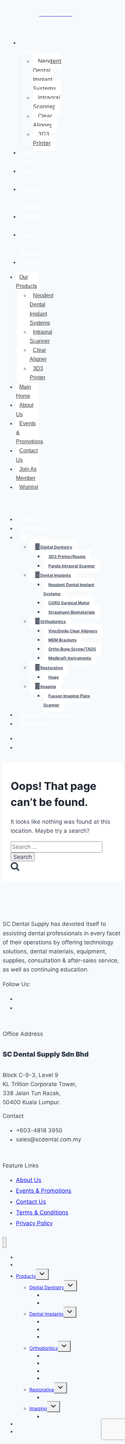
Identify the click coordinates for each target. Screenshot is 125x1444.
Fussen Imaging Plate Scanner (66, 700)
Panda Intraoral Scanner (71, 565)
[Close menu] (4, 1242)
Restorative (51, 667)
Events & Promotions (48, 714)
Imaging (48, 686)
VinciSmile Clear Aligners (72, 630)
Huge (53, 677)
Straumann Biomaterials (71, 612)
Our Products (29, 47)
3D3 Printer (42, 138)
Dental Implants (55, 575)
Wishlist (31, 262)
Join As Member (26, 473)
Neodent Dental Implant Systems (47, 75)
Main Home (26, 157)
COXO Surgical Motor (69, 602)
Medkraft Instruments (69, 658)
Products (38, 537)
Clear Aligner (42, 120)
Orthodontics (53, 621)
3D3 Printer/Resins (67, 556)
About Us (27, 175)
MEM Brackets (62, 639)
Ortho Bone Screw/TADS (72, 648)
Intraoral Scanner (46, 102)
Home (28, 519)
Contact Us (29, 221)
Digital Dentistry (56, 547)
